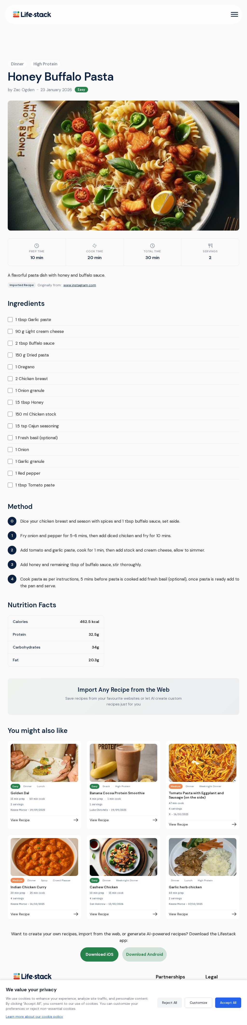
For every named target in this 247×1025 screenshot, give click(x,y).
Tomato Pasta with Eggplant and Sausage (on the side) (196, 795)
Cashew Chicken (104, 887)
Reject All (169, 1002)
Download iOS (99, 954)
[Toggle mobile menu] (234, 14)
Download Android (144, 954)
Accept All (228, 1002)
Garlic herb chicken (185, 887)
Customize (198, 1002)
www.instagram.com (79, 285)
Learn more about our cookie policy (34, 1016)
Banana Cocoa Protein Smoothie (117, 793)
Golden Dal (20, 793)
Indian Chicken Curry (28, 887)
